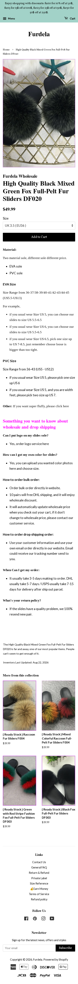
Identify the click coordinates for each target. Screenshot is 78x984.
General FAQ (39, 867)
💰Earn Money (39, 888)
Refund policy (39, 899)
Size (6, 218)
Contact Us (39, 862)
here (66, 406)
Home (6, 50)
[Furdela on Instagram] (43, 919)
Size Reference (39, 883)
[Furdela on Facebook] (26, 919)
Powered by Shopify (55, 959)
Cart (72, 19)
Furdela (39, 34)
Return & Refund (39, 872)
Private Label (39, 878)
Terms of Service (39, 894)
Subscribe (65, 948)
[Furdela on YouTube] (52, 919)
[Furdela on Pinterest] (35, 919)
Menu (11, 18)
